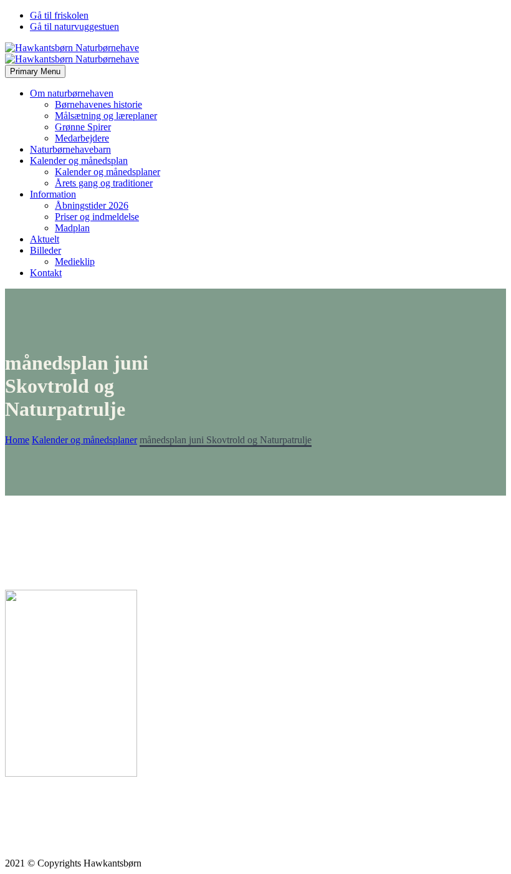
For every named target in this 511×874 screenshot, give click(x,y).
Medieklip (75, 261)
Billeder (45, 250)
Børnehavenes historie (98, 104)
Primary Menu (35, 71)
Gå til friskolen (59, 15)
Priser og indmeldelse (97, 216)
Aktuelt (44, 239)
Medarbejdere (82, 138)
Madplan (72, 228)
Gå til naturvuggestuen (74, 26)
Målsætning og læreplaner (106, 115)
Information (53, 194)
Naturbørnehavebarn (70, 149)
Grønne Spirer (83, 127)
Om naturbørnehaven (71, 93)
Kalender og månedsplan (79, 160)
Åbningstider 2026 (91, 205)
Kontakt (46, 272)
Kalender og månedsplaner (107, 171)
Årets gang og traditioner (104, 183)
